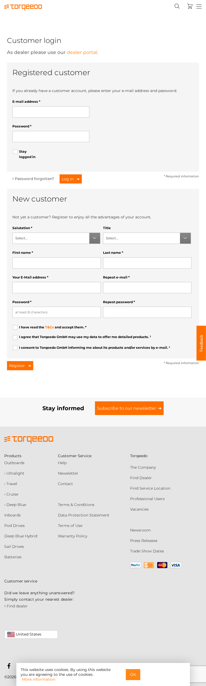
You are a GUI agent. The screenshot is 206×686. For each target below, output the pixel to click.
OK (133, 674)
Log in (68, 179)
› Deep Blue (15, 504)
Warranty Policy (72, 536)
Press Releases (143, 540)
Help (62, 462)
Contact (65, 483)
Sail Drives (14, 546)
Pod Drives (14, 525)
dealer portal (82, 52)
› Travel (10, 483)
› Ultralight (14, 473)
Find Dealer (141, 477)
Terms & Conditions (76, 504)
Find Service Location (150, 488)
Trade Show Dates (147, 551)
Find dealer (16, 606)
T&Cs (49, 327)
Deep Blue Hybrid (20, 536)
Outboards (14, 462)
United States (28, 634)
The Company (143, 467)
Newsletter (68, 473)
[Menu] (199, 6)
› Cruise (11, 494)
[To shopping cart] (190, 6)
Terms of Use (70, 525)
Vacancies (139, 509)
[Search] (177, 6)
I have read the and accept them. (52, 327)
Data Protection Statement (83, 515)
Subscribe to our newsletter (126, 408)
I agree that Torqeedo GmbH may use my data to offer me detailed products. (85, 337)
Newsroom (140, 530)
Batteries (12, 557)
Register (17, 365)
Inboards (12, 515)
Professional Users (147, 498)
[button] (201, 343)
